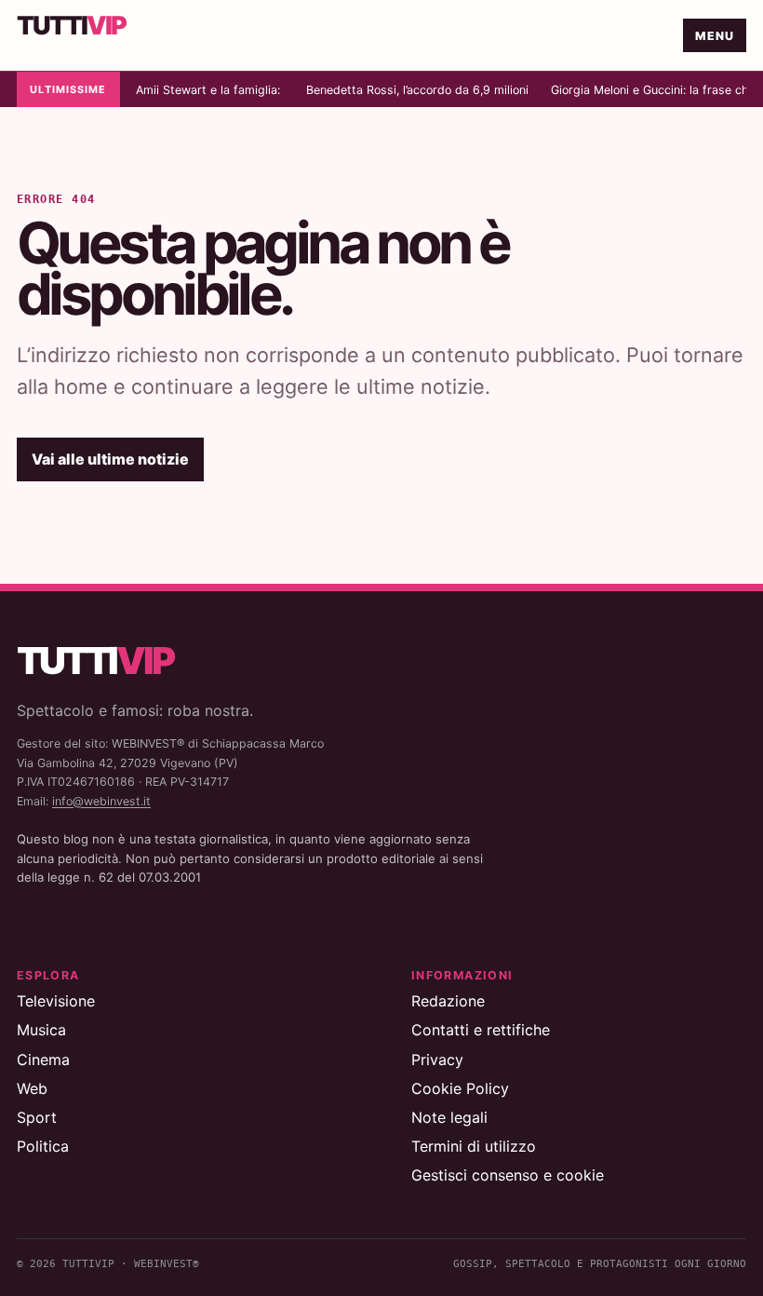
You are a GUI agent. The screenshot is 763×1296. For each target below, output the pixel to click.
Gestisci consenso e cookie (507, 1175)
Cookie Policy (460, 1088)
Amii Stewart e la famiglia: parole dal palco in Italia (210, 90)
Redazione (448, 1001)
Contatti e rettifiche (480, 1029)
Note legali (449, 1117)
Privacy (437, 1059)
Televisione (56, 1001)
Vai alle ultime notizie (110, 459)
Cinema (43, 1059)
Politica (43, 1146)
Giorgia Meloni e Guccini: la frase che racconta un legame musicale (648, 90)
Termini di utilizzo (473, 1146)
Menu (715, 36)
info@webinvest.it (101, 801)
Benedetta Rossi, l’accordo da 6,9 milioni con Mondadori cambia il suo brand (417, 90)
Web (32, 1088)
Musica (41, 1029)
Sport (37, 1117)
